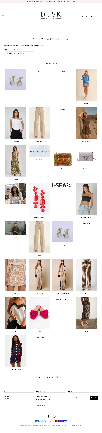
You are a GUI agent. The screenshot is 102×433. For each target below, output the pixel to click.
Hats (16, 207)
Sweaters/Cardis (16, 369)
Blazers (63, 71)
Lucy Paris (16, 293)
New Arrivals (39, 293)
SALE (86, 293)
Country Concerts (86, 141)
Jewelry (62, 245)
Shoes (39, 331)
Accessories (16, 93)
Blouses (86, 103)
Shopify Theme (49, 426)
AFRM (39, 71)
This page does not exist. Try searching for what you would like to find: (24, 45)
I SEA (62, 190)
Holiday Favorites (39, 217)
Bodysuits (16, 141)
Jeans (39, 255)
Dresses (16, 179)
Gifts (62, 169)
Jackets (16, 238)
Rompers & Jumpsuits (62, 293)
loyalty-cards (86, 223)
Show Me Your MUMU (62, 299)
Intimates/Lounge (86, 217)
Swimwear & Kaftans (39, 337)
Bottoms (39, 141)
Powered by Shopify (75, 426)
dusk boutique (37, 426)
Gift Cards (39, 160)
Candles (62, 109)
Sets (16, 331)
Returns (6, 398)
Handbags (86, 169)
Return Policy (8, 396)
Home (45, 33)
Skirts (86, 331)
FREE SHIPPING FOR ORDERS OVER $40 (51, 1)
